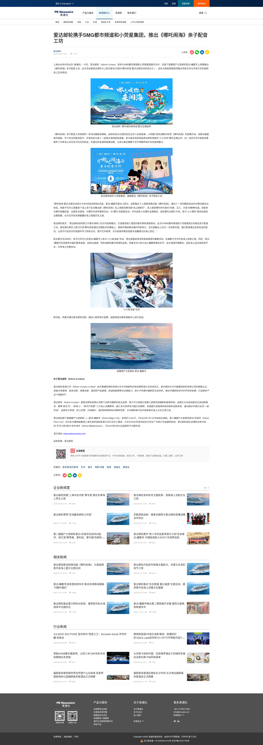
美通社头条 (106, 22)
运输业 (117, 467)
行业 (87, 22)
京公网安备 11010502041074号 (157, 740)
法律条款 (57, 736)
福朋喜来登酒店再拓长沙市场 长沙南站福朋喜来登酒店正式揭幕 (159, 674)
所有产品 (97, 724)
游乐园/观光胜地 (70, 467)
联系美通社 (180, 702)
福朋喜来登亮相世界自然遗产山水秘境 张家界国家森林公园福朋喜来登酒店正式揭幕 (78, 674)
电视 (109, 467)
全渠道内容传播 (100, 711)
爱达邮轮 (57, 51)
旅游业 (126, 467)
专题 (79, 22)
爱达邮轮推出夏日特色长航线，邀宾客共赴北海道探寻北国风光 (79, 605)
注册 (166, 3)
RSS (76, 736)
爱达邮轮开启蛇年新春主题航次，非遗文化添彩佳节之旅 (159, 566)
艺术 (83, 467)
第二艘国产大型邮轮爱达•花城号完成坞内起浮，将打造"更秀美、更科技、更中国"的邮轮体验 (78, 535)
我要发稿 (186, 3)
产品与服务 (87, 12)
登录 (174, 3)
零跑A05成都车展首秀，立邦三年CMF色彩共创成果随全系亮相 (79, 655)
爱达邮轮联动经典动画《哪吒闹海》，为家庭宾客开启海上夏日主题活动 (78, 566)
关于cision (138, 711)
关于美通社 (140, 702)
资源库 (118, 12)
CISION (184, 736)
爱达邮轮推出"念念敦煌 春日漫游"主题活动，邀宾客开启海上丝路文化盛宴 (159, 585)
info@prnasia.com (181, 711)
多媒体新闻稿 (120, 22)
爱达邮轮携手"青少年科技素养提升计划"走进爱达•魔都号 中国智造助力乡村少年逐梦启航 (159, 535)
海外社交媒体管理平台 (103, 721)
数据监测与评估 (100, 715)
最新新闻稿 (68, 22)
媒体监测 (201, 3)
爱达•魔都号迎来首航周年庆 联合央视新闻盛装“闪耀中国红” (78, 585)
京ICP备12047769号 (180, 740)
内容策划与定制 (100, 708)
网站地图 (68, 736)
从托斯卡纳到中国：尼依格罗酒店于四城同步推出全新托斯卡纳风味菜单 (159, 655)
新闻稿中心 (104, 12)
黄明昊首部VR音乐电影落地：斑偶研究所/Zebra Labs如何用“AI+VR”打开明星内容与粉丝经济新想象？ (159, 635)
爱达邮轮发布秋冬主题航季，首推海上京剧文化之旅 (159, 496)
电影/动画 (99, 467)
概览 (57, 22)
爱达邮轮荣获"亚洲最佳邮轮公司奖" (72, 514)
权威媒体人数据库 (101, 718)
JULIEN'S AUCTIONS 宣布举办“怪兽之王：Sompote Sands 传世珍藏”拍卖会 (90, 635)
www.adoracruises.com (74, 433)
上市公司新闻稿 (137, 22)
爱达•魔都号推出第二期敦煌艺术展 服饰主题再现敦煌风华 (159, 605)
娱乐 (90, 467)
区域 (95, 22)
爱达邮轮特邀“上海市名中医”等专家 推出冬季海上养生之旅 (79, 496)
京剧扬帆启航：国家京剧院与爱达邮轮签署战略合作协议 (159, 516)
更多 (205, 488)
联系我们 (131, 12)
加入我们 (137, 715)
